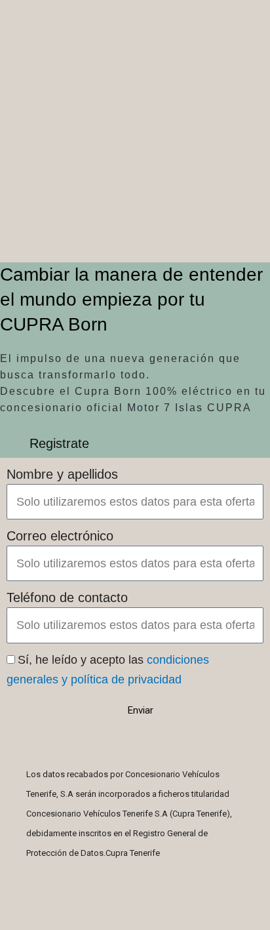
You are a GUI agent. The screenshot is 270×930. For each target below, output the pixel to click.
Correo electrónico (60, 536)
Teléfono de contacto (67, 597)
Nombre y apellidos (62, 474)
